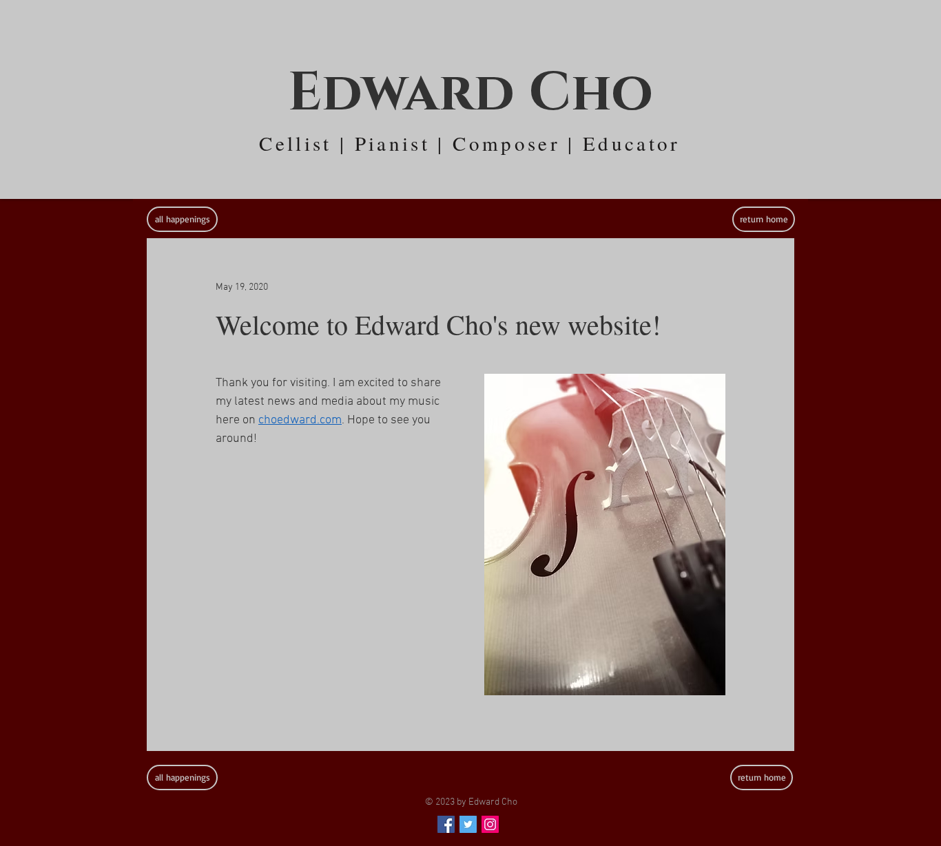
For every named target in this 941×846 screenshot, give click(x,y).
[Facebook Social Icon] (446, 824)
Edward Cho (470, 93)
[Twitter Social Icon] (468, 824)
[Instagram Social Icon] (490, 824)
